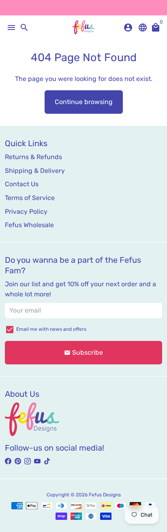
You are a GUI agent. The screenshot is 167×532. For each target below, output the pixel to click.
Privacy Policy (26, 211)
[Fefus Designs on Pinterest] (18, 461)
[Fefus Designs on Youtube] (37, 461)
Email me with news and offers (51, 329)
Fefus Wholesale (29, 225)
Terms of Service (30, 198)
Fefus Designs (105, 495)
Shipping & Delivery (35, 170)
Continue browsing (84, 102)
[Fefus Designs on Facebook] (8, 461)
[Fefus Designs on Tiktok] (47, 461)
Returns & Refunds (33, 157)
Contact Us (22, 184)
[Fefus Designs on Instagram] (27, 461)
